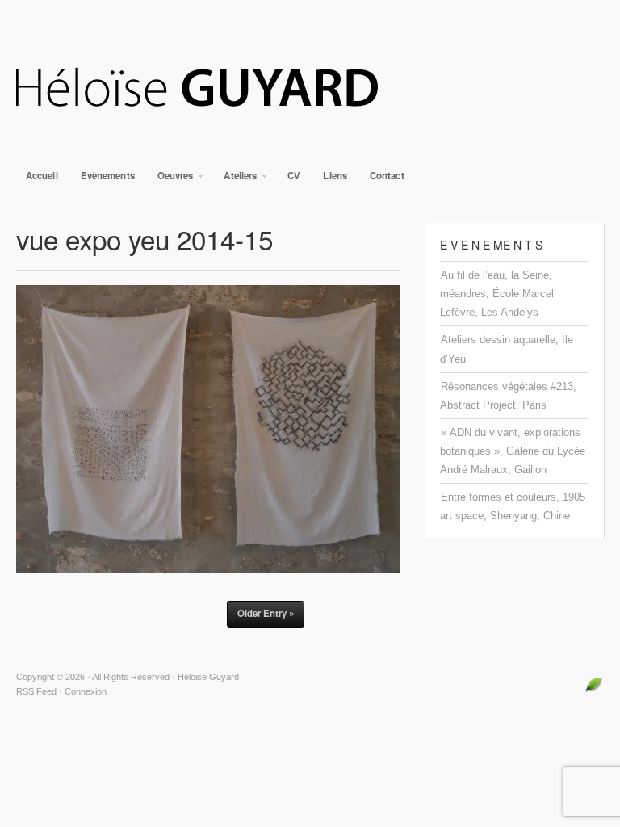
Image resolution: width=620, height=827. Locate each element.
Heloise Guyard (310, 88)
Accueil (42, 176)
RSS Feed (36, 691)
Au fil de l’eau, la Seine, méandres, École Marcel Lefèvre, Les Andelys (497, 293)
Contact (387, 176)
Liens (335, 176)
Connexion (86, 691)
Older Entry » (265, 613)
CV (293, 176)
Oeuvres (171, 180)
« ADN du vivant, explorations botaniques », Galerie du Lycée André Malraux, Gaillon (512, 451)
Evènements (108, 176)
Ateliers (235, 180)
